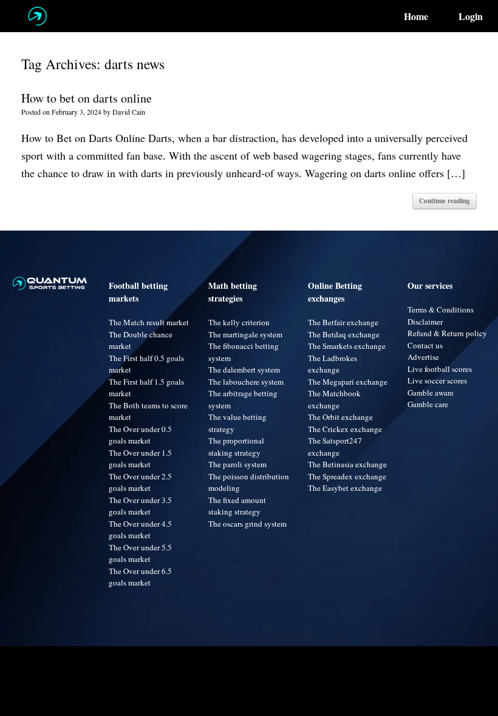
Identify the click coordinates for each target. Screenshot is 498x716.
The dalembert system (244, 369)
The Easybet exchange (345, 487)
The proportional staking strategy (236, 446)
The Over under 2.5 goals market (140, 482)
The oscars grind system (247, 523)
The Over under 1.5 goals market (140, 458)
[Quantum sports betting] (37, 16)
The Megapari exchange (347, 381)
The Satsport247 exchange (335, 446)
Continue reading (444, 201)
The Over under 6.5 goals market (140, 577)
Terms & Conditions (441, 309)
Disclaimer (425, 321)
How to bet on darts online (86, 98)
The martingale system (245, 334)
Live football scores (440, 368)
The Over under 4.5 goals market (140, 529)
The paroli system (237, 464)
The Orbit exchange (340, 416)
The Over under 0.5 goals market (140, 435)
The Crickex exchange (345, 429)
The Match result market (149, 322)
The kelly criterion (239, 322)
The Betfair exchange (343, 322)
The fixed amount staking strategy (237, 506)
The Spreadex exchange (347, 476)
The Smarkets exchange (347, 345)
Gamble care (428, 404)
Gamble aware (431, 392)
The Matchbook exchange (334, 399)
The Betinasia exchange (347, 464)
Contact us (425, 345)
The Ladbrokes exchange (332, 364)
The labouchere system (246, 381)
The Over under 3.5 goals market (140, 506)
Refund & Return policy (447, 333)
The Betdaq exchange (344, 334)
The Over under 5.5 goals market (140, 553)
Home (416, 16)
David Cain (128, 112)
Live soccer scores (437, 380)
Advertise (423, 356)
